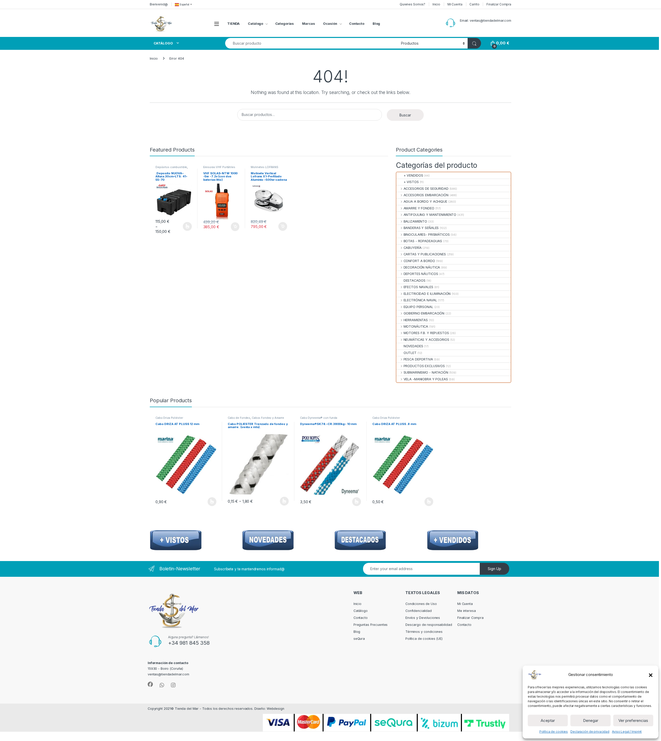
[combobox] (311, 43)
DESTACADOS (414, 280)
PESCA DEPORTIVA (418, 359)
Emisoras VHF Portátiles (219, 167)
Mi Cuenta (454, 4)
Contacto (356, 24)
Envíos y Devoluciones (422, 618)
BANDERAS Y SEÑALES (421, 228)
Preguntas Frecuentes (370, 625)
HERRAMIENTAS (416, 320)
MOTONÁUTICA (416, 326)
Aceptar (548, 720)
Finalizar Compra (498, 4)
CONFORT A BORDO (419, 261)
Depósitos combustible (171, 167)
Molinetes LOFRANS (264, 167)
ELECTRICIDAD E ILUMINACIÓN (427, 294)
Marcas (308, 24)
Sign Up (494, 568)
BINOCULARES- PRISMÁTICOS (427, 235)
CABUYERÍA (412, 248)
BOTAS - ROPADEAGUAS (423, 241)
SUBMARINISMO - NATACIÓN (426, 372)
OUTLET (410, 353)
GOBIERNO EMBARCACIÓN (424, 313)
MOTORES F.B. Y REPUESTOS (426, 333)
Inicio (436, 4)
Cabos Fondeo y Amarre (268, 418)
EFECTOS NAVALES (418, 287)
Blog (376, 24)
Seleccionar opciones (182, 226)
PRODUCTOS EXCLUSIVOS (424, 366)
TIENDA (233, 24)
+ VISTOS (411, 182)
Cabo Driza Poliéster (169, 418)
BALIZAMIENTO (415, 221)
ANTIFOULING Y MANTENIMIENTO (430, 215)
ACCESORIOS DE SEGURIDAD (426, 189)
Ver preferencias (633, 720)
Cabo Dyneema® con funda (318, 418)
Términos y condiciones (424, 632)
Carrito (474, 4)
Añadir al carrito (234, 226)
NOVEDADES (413, 346)
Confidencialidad (418, 611)
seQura (359, 639)
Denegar (590, 720)
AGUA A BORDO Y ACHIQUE (425, 201)
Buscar (405, 115)
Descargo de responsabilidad (428, 625)
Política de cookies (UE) (424, 639)
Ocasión (330, 24)
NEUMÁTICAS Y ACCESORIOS (426, 340)
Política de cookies (553, 732)
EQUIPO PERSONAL (418, 307)
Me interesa (466, 611)
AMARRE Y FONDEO (419, 208)
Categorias (284, 24)
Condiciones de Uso (421, 604)
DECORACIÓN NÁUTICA (422, 267)
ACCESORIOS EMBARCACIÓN (426, 195)
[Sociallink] (150, 684)
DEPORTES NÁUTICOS (421, 274)
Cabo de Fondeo (239, 418)
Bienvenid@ (159, 4)
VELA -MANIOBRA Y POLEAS (426, 379)
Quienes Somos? (412, 4)
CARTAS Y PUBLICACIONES (425, 254)
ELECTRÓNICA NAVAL (420, 300)
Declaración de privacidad (589, 732)
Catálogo (255, 24)
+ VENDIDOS (413, 175)
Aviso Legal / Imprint (627, 732)
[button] (650, 674)
